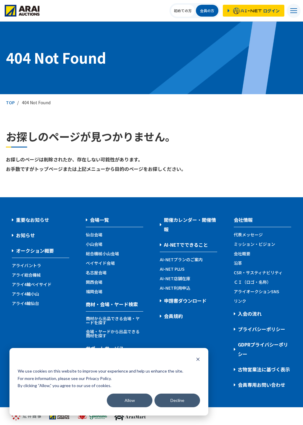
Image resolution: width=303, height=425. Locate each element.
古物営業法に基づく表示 (264, 369)
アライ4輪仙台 (25, 303)
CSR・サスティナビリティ (258, 272)
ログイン (271, 11)
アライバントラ (26, 265)
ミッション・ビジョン (254, 244)
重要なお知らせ (32, 219)
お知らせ (25, 235)
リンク (240, 301)
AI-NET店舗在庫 (175, 278)
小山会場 (94, 244)
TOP (10, 102)
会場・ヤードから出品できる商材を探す (113, 333)
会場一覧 (99, 219)
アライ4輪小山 (25, 294)
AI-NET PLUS (172, 269)
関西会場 (94, 282)
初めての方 (183, 10)
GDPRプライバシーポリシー (263, 349)
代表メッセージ (248, 234)
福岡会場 (94, 291)
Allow (130, 400)
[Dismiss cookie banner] (198, 360)
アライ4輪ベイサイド (31, 284)
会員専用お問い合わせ (261, 384)
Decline (177, 400)
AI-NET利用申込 (175, 288)
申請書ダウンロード (185, 300)
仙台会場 (94, 234)
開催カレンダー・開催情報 (190, 224)
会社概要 (242, 253)
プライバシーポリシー (261, 329)
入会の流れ (250, 313)
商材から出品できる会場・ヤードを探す (113, 320)
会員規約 (173, 316)
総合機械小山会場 (102, 253)
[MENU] (294, 11)
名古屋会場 (96, 272)
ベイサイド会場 (100, 263)
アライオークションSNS (256, 291)
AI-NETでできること (186, 244)
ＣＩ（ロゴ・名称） (252, 282)
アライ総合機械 (26, 275)
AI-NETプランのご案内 (181, 259)
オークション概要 (35, 250)
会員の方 (207, 10)
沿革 (238, 263)
